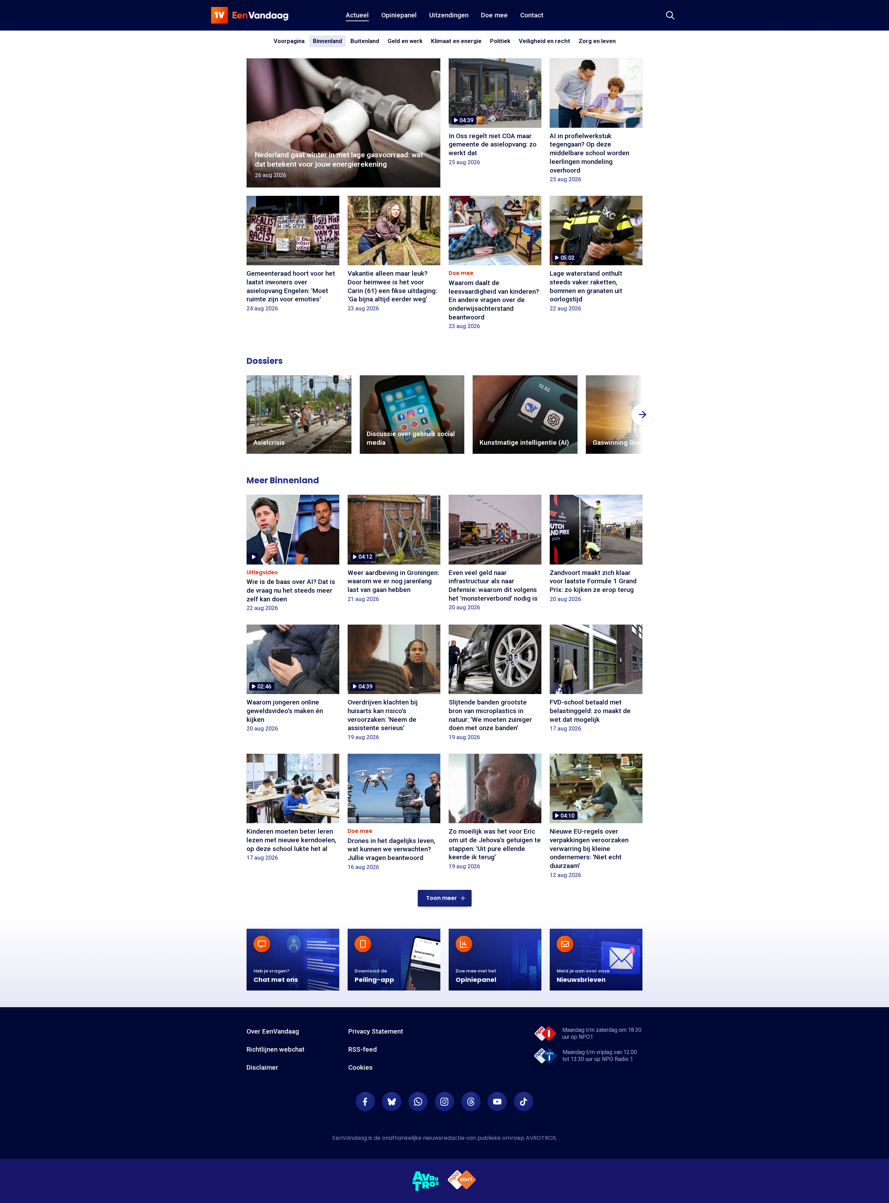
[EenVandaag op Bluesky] (391, 1101)
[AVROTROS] (426, 1181)
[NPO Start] (461, 1181)
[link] (299, 414)
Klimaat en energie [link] (456, 41)
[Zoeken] (670, 15)
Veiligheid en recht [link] (544, 41)
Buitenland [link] (364, 40)
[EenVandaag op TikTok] (523, 1101)
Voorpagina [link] (289, 40)
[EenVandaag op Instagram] (444, 1101)
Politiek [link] (500, 40)
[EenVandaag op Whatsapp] (418, 1101)
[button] (445, 898)
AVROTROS (541, 1138)
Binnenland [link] (327, 40)
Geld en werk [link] (405, 41)
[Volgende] (642, 414)
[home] (249, 15)
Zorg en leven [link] (597, 41)
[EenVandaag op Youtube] (497, 1101)
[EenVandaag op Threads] (471, 1101)
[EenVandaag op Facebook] (365, 1101)
